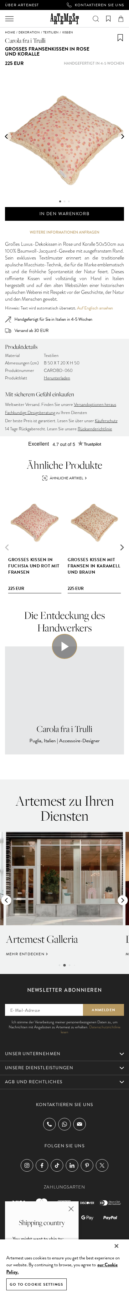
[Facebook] (42, 1165)
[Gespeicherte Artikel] (108, 18)
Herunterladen (57, 378)
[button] (6, 136)
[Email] (79, 1124)
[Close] (116, 1246)
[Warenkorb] (121, 18)
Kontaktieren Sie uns (99, 4)
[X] (102, 1165)
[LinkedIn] (72, 1165)
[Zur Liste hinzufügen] (120, 38)
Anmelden (103, 1010)
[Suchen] (96, 18)
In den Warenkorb (64, 213)
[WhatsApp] (64, 1124)
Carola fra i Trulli (25, 40)
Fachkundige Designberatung (30, 413)
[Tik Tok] (57, 1165)
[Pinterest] (87, 1165)
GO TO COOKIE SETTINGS (36, 1284)
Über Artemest (22, 4)
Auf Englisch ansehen (95, 308)
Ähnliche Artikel (66, 478)
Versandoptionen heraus (95, 405)
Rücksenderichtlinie (95, 429)
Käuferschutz (106, 421)
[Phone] (49, 1124)
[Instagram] (27, 1165)
